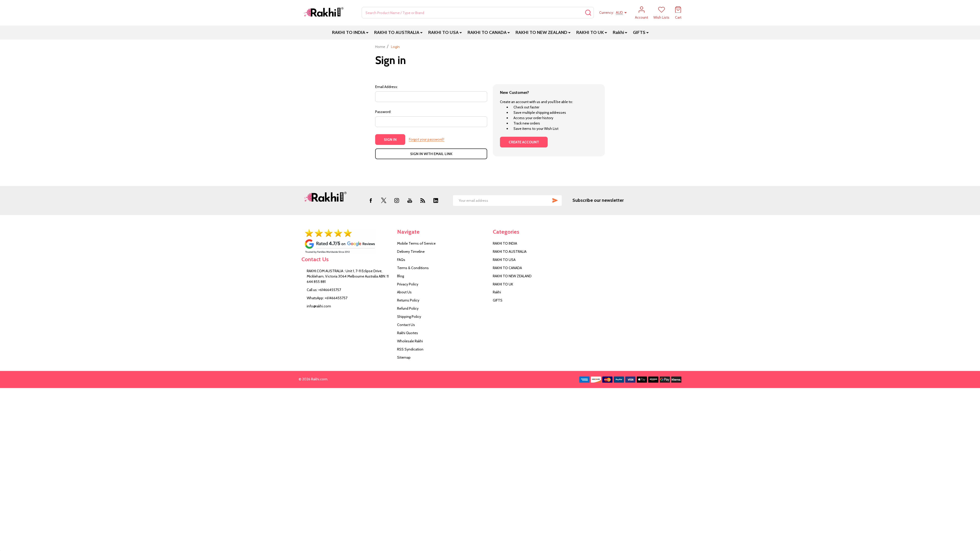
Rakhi (618, 32)
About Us (404, 292)
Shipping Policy (409, 316)
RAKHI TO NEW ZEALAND (541, 32)
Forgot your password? (426, 139)
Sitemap (404, 357)
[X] (383, 200)
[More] (367, 32)
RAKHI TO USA (443, 32)
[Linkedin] (435, 200)
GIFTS (639, 32)
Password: (383, 111)
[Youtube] (409, 200)
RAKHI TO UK (590, 32)
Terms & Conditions (413, 268)
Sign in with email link (431, 154)
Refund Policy (408, 308)
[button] (346, 241)
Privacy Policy (407, 284)
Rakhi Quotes (407, 333)
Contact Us (406, 324)
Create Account (524, 142)
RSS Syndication (410, 349)
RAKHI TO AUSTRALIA (396, 32)
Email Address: (386, 86)
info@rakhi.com (319, 306)
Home (380, 46)
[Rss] (422, 200)
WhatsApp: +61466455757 (327, 298)
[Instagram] (396, 200)
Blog (400, 276)
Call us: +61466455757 (324, 289)
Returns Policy (408, 300)
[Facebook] (370, 200)
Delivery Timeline (411, 251)
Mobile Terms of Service (416, 243)
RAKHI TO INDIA (348, 32)
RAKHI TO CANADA (487, 32)
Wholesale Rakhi (410, 341)
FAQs (401, 259)
